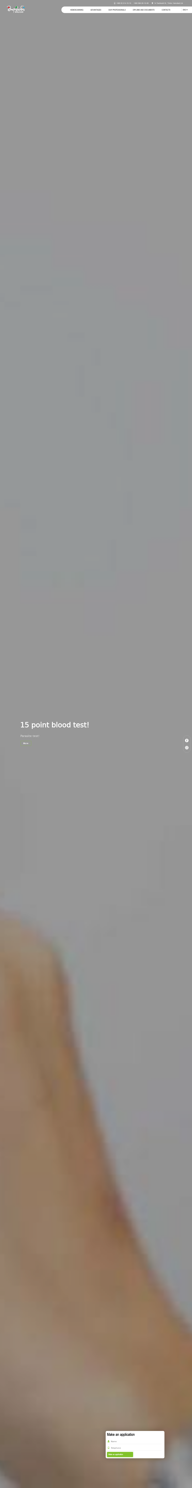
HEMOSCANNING (76, 10)
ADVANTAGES (96, 10)
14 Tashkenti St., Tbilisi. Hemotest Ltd (168, 3)
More (25, 743)
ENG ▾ (185, 10)
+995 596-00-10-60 (141, 3)
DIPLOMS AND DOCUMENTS (144, 10)
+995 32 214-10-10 (123, 3)
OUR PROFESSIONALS (117, 10)
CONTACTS (166, 10)
